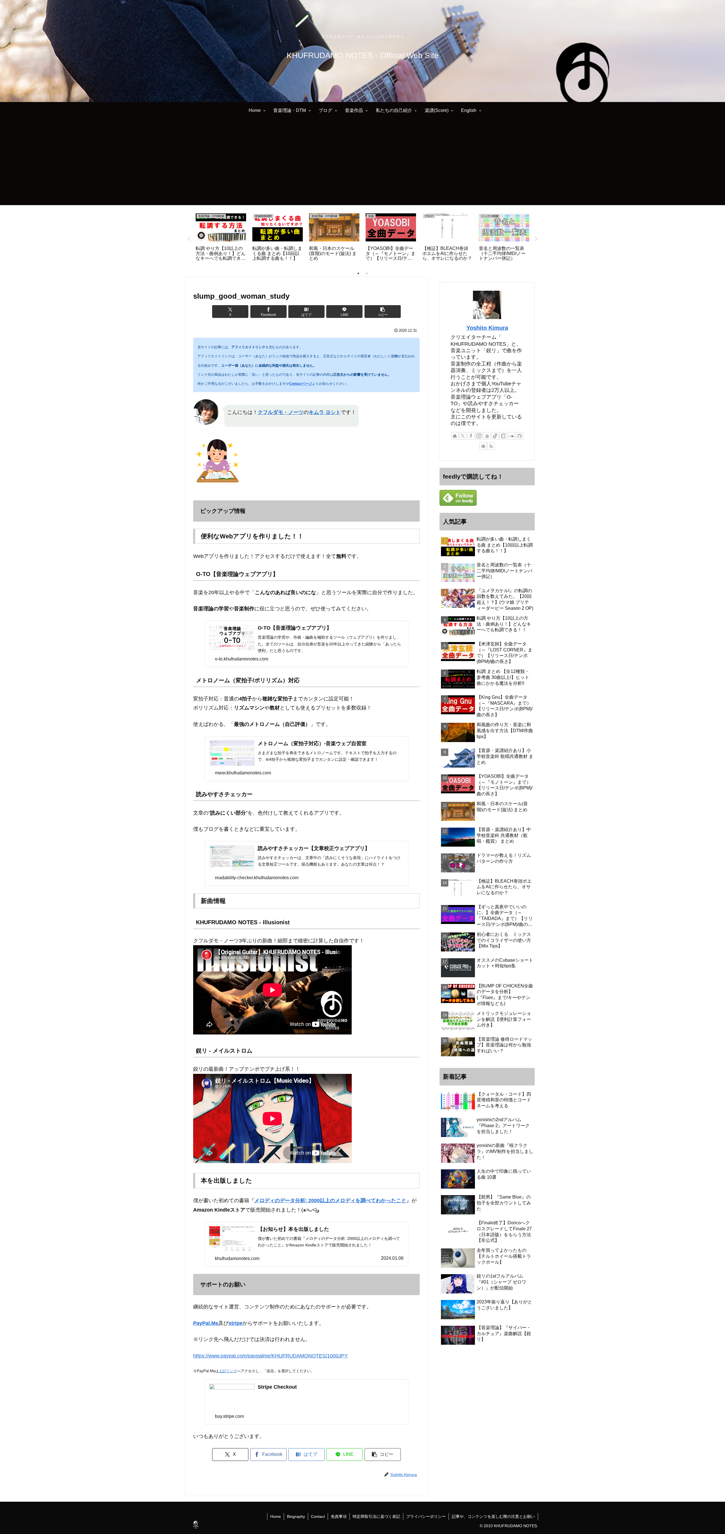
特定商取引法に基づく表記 (376, 1516)
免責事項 (339, 1516)
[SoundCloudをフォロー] (511, 435)
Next (536, 239)
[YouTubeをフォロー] (487, 435)
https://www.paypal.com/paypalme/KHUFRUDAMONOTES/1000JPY (270, 1356)
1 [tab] (358, 273)
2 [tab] (367, 273)
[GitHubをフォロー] (519, 435)
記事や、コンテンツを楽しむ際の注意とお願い (493, 1516)
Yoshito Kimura (487, 328)
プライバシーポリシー (426, 1516)
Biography (296, 1516)
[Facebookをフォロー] (471, 435)
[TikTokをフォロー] (495, 435)
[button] (382, 311)
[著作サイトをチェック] (455, 435)
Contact (318, 1516)
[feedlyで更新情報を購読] (483, 446)
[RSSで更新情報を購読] (491, 446)
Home (275, 1516)
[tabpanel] (221, 237)
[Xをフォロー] (462, 435)
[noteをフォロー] (503, 435)
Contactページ (300, 384)
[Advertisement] (362, 165)
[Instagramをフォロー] (479, 435)
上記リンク (228, 1371)
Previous (189, 239)
